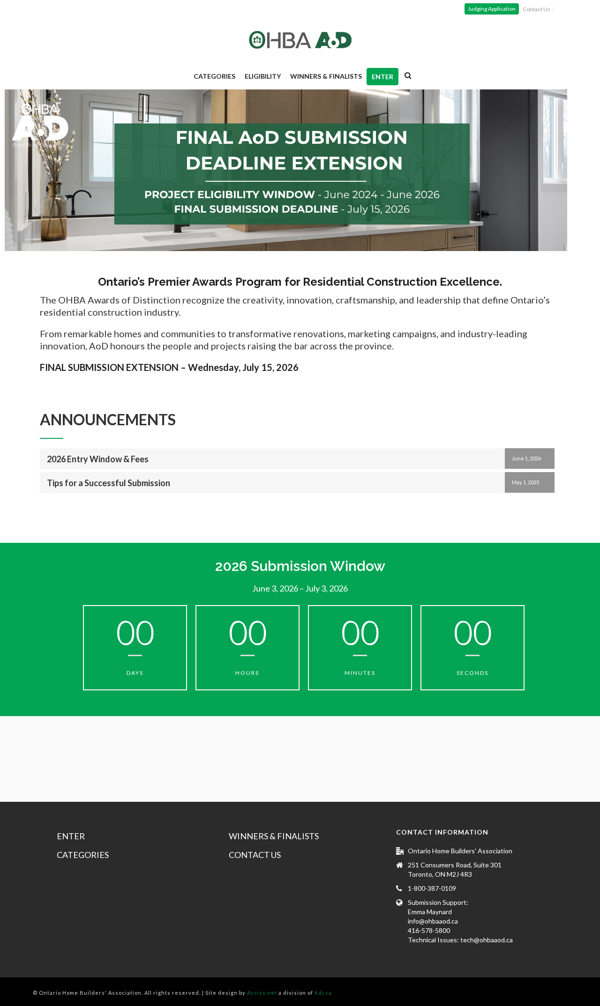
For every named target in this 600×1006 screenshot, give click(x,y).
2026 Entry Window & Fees (98, 459)
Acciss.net (262, 993)
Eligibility (263, 76)
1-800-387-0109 (432, 888)
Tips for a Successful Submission (108, 483)
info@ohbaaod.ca (433, 921)
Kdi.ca (323, 993)
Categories (214, 76)
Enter (382, 77)
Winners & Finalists (326, 76)
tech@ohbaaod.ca (486, 940)
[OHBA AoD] (300, 39)
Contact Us (255, 855)
